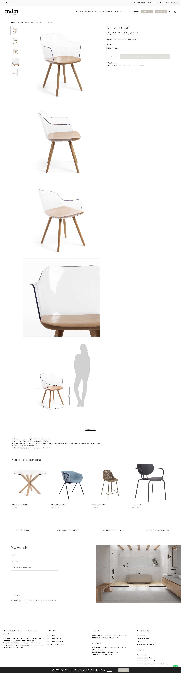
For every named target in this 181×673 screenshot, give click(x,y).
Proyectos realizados (55, 644)
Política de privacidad (146, 661)
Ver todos (140, 66)
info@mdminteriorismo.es (108, 652)
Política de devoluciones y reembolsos (152, 664)
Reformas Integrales (55, 641)
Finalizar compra (143, 638)
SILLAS (38, 22)
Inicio (13, 22)
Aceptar (123, 670)
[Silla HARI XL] (151, 483)
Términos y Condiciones (27, 600)
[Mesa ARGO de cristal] (30, 483)
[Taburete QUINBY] (110, 483)
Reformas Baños (53, 635)
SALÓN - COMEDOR (25, 22)
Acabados (111, 44)
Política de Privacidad (44, 600)
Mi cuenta (141, 635)
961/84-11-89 (106, 654)
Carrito (140, 641)
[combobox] (115, 48)
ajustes (109, 671)
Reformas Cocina (54, 638)
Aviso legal (141, 655)
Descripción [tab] (90, 429)
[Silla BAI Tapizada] (70, 483)
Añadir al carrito (145, 57)
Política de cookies (145, 658)
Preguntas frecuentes (145, 644)
